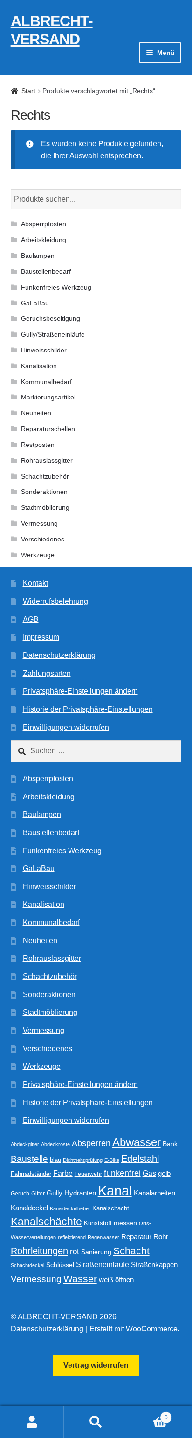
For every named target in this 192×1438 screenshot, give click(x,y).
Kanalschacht (110, 1208)
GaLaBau (35, 303)
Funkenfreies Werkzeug (56, 287)
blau (55, 1159)
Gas (149, 1173)
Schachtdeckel (27, 1265)
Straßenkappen (154, 1265)
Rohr (160, 1237)
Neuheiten (36, 413)
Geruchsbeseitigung (50, 318)
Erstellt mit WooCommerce (133, 1329)
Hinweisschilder (44, 350)
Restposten (38, 444)
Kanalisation (39, 366)
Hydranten (80, 1193)
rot (74, 1251)
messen (125, 1223)
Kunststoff (98, 1223)
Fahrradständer (31, 1174)
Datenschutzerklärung (59, 655)
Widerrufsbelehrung (55, 601)
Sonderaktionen (44, 491)
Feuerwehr (88, 1174)
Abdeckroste (55, 1144)
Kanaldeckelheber (70, 1208)
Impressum (41, 637)
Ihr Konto (32, 1422)
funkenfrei (122, 1173)
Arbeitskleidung (43, 239)
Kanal (115, 1190)
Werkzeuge (38, 555)
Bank (170, 1144)
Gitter (38, 1193)
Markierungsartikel (48, 397)
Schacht (131, 1250)
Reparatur (136, 1237)
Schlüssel (60, 1265)
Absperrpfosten (43, 224)
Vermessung (39, 523)
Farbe (63, 1173)
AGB (31, 619)
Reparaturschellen (48, 428)
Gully (54, 1193)
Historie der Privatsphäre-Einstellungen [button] (88, 709)
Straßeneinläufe (102, 1265)
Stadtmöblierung (45, 507)
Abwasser (136, 1142)
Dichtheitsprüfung (83, 1160)
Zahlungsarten (47, 673)
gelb (164, 1173)
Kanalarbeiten (154, 1193)
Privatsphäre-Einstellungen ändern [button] (80, 691)
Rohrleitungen (39, 1251)
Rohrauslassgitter (47, 460)
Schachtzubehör (45, 476)
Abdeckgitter (25, 1144)
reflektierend (72, 1237)
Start (28, 91)
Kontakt (35, 583)
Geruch (20, 1193)
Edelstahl (140, 1159)
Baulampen (38, 255)
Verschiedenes (42, 539)
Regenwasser (103, 1237)
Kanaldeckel (29, 1208)
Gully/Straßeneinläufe (53, 334)
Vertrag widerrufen (96, 1365)
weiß (106, 1279)
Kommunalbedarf (46, 381)
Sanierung (96, 1252)
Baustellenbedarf (46, 271)
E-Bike (111, 1160)
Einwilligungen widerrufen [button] (66, 727)
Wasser (80, 1278)
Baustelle (29, 1159)
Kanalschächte (46, 1222)
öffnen (124, 1279)
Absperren (91, 1143)
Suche (96, 1422)
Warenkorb (148, 1414)
